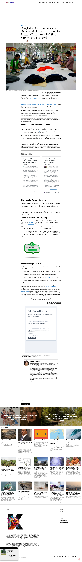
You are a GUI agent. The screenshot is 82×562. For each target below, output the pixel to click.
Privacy (61, 518)
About (61, 509)
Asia (22, 25)
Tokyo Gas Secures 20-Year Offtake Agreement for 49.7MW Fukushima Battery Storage (40, 469)
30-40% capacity (32, 98)
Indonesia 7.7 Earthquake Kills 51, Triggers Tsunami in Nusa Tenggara (73, 441)
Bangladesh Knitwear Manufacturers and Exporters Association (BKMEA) (39, 104)
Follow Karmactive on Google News (41, 299)
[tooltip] (48, 93)
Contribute (62, 514)
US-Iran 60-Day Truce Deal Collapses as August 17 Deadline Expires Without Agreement (56, 441)
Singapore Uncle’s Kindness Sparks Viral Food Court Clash (41, 440)
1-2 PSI (55, 106)
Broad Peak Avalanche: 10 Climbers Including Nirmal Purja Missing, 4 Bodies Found (73, 468)
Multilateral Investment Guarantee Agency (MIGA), (33, 131)
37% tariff (31, 222)
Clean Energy (25, 355)
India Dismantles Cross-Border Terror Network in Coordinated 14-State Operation (25, 444)
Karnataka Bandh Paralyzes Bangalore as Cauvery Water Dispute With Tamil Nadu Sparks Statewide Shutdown (7, 468)
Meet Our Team (63, 520)
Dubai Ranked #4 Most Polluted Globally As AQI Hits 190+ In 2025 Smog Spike (73, 493)
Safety (35, 356)
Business (25, 25)
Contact (61, 516)
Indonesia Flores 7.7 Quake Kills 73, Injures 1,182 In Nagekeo (7, 441)
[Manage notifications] (79, 559)
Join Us (61, 511)
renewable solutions (51, 286)
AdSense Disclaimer (64, 522)
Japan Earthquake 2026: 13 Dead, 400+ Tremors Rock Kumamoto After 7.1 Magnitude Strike (25, 493)
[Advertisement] (41, 13)
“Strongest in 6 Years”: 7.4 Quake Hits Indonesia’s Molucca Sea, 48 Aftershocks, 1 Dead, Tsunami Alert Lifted (57, 494)
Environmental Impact (36, 355)
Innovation (47, 355)
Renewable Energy (26, 356)
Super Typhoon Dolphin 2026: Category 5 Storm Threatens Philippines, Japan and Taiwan (57, 468)
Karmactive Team (23, 557)
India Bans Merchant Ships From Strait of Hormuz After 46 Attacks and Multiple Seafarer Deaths (7, 494)
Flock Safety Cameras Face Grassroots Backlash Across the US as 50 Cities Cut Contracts (11, 553)
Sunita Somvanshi (32, 41)
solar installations (48, 277)
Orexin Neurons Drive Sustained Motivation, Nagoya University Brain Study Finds (24, 468)
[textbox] (23, 540)
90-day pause (31, 224)
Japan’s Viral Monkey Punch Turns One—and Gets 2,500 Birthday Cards (40, 493)
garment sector (25, 291)
